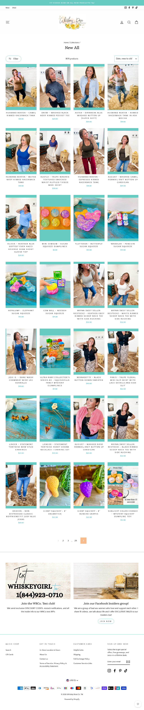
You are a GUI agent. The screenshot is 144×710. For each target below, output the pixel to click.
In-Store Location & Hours (50, 650)
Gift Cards (9, 655)
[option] (72, 2)
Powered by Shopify (72, 699)
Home (66, 43)
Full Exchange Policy (82, 659)
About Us (43, 655)
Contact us (44, 659)
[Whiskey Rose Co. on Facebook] (114, 670)
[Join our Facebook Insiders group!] (106, 581)
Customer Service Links (83, 663)
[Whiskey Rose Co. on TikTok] (125, 670)
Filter (15, 59)
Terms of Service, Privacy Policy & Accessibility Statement (53, 664)
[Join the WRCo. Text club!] (38, 581)
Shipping (77, 655)
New (7, 8)
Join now (106, 621)
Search (8, 650)
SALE (14, 8)
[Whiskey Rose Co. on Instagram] (109, 670)
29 (76, 540)
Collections (74, 43)
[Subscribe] (128, 662)
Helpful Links (79, 650)
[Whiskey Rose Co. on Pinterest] (120, 670)
